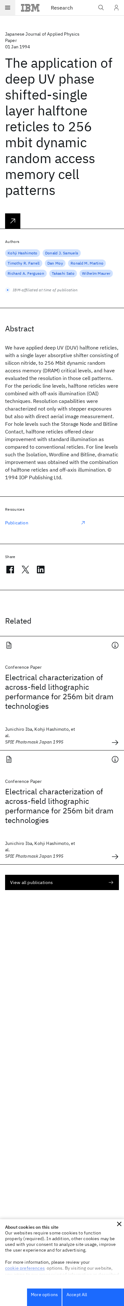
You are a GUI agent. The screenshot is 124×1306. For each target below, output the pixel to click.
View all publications (31, 882)
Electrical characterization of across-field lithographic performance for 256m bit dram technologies (59, 692)
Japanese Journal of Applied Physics (42, 34)
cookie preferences (25, 1268)
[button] (119, 1224)
